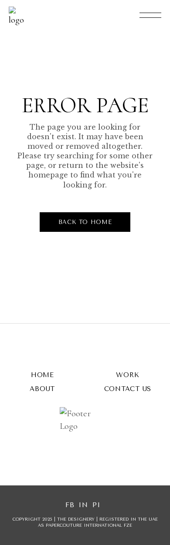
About (42, 389)
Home (42, 375)
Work (127, 375)
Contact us (128, 389)
